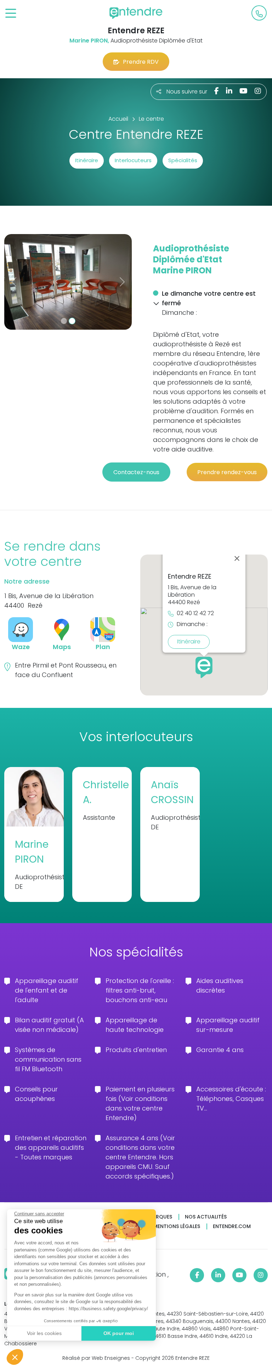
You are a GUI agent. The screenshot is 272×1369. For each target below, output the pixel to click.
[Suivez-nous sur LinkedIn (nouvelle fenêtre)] (229, 91)
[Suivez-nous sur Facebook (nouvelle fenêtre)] (216, 91)
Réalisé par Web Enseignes (96, 1358)
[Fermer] (236, 558)
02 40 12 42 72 (195, 613)
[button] (14, 1356)
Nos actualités (206, 1217)
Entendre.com (232, 1226)
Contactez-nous (136, 472)
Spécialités (182, 160)
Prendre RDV (141, 62)
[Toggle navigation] (10, 13)
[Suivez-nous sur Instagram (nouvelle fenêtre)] (258, 91)
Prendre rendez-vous (227, 472)
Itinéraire (86, 160)
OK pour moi (118, 1333)
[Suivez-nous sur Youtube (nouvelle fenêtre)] (243, 91)
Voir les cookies (44, 1333)
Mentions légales (176, 1226)
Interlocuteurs (133, 160)
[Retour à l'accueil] (136, 13)
